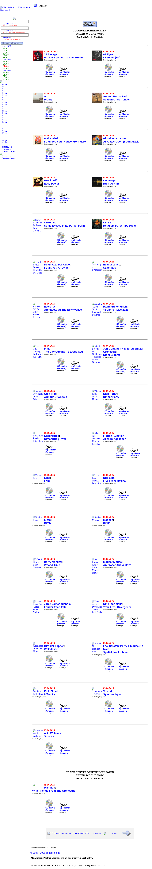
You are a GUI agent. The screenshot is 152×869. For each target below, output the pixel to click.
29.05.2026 (97, 833)
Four (47, 481)
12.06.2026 (114, 833)
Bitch (47, 523)
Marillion (49, 787)
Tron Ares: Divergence (117, 607)
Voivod (107, 691)
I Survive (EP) (111, 57)
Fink (47, 348)
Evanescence (111, 264)
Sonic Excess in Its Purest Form (64, 225)
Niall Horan (110, 393)
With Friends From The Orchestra (53, 790)
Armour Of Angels (55, 396)
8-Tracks (49, 694)
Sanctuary (109, 267)
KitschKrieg (51, 435)
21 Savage (50, 54)
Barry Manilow (53, 561)
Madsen (108, 519)
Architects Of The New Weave (63, 309)
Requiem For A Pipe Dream (120, 225)
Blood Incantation (114, 138)
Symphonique (112, 694)
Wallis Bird (51, 138)
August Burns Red (115, 96)
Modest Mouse (112, 561)
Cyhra (107, 222)
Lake (47, 477)
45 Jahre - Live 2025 (115, 309)
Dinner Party (111, 396)
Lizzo (47, 519)
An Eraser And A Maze (117, 565)
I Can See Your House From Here (65, 141)
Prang (48, 99)
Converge (109, 180)
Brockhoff (50, 180)
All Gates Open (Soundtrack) (121, 141)
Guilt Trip (50, 393)
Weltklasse (51, 649)
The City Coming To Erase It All (64, 351)
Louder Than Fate (55, 607)
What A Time (52, 565)
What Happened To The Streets (63, 57)
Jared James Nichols (57, 603)
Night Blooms (112, 354)
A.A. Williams (52, 733)
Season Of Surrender (116, 99)
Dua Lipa (108, 477)
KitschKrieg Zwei (55, 438)
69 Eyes (108, 54)
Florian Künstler (113, 435)
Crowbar (49, 222)
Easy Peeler (51, 183)
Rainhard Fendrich (115, 306)
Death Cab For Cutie (57, 264)
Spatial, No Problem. (116, 652)
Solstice (49, 736)
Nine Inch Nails (112, 603)
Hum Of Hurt (111, 183)
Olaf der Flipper (54, 646)
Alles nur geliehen (114, 438)
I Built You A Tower (56, 267)
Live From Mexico (114, 481)
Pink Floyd (51, 691)
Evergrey (50, 306)
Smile (106, 523)
